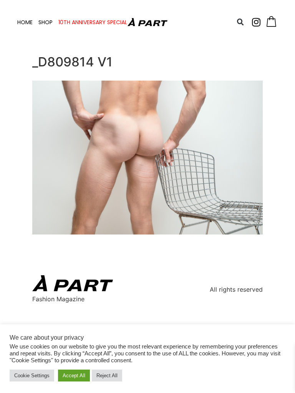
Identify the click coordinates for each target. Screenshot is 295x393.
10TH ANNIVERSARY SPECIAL (92, 22)
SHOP (45, 22)
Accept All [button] (74, 375)
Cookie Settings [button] (32, 375)
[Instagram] (256, 22)
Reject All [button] (107, 375)
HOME (25, 22)
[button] (240, 22)
